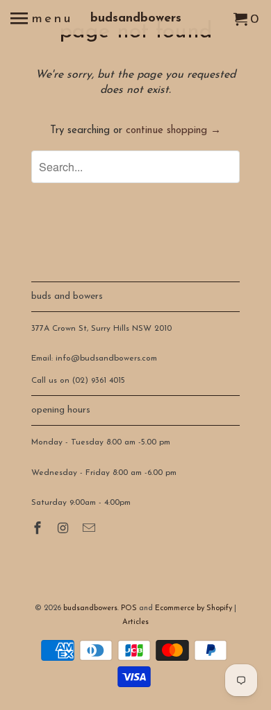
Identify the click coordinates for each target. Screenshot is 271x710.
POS (129, 608)
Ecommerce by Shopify (193, 608)
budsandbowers (135, 18)
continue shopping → (173, 130)
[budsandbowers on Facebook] (39, 529)
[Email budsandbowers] (90, 529)
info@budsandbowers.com (106, 358)
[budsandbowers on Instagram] (64, 529)
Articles (135, 622)
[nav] (41, 21)
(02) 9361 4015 (98, 380)
